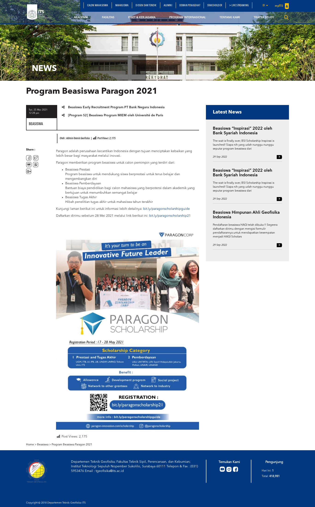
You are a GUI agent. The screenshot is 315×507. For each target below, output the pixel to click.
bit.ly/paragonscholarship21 (170, 215)
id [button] (264, 5)
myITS (279, 6)
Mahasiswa (122, 5)
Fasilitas (108, 17)
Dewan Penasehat (189, 5)
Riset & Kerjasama (141, 17)
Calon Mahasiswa (97, 5)
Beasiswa (42, 444)
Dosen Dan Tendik (146, 5)
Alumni (168, 5)
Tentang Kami (230, 17)
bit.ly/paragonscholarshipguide (166, 208)
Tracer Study (264, 17)
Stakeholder (214, 5)
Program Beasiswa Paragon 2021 (72, 444)
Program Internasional (187, 17)
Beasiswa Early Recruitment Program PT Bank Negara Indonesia (116, 107)
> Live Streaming (239, 5)
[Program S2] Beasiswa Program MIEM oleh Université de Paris (115, 115)
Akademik (81, 17)
